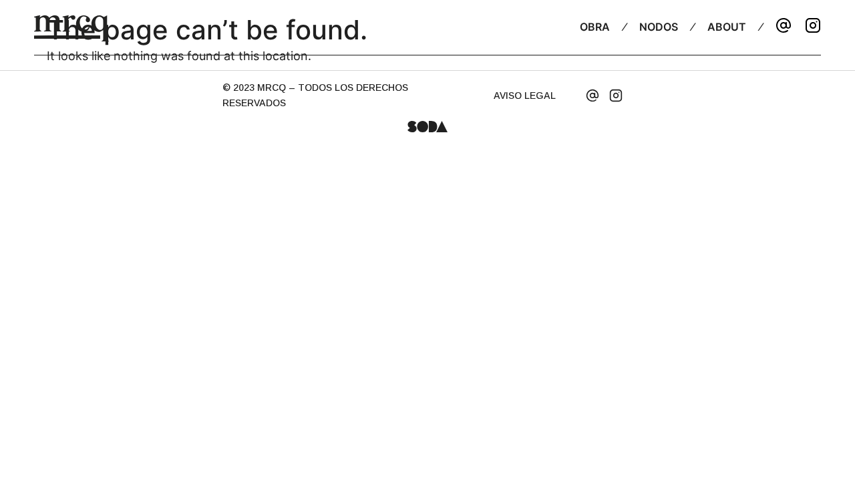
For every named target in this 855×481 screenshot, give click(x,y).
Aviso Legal (525, 95)
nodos (658, 26)
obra (595, 26)
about (726, 26)
